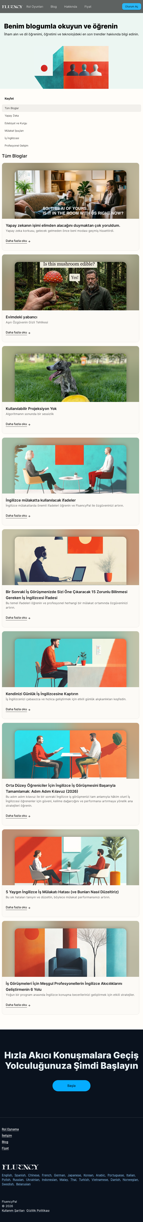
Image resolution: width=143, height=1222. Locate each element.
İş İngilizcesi (12, 138)
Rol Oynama (10, 1129)
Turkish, (84, 1179)
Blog (54, 6)
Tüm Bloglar (12, 108)
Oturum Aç (131, 6)
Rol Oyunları (34, 6)
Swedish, (8, 1184)
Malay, (64, 1179)
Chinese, (34, 1175)
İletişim (7, 1135)
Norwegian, (131, 1179)
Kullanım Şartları (13, 1210)
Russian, (18, 1179)
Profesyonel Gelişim (16, 145)
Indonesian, (50, 1179)
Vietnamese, (100, 1179)
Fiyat (88, 6)
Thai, (73, 1179)
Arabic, (101, 1175)
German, (60, 1175)
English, (7, 1175)
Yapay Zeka (12, 115)
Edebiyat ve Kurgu (16, 123)
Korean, (89, 1175)
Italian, (131, 1175)
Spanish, (20, 1175)
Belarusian (23, 1184)
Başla (71, 1086)
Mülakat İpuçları (14, 130)
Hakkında (70, 6)
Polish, (6, 1179)
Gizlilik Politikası (38, 1210)
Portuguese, (116, 1175)
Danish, (116, 1179)
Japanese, (75, 1175)
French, (47, 1175)
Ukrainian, (33, 1179)
